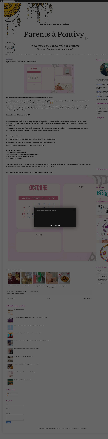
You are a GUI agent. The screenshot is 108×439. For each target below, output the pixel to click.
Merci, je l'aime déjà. (55, 225)
